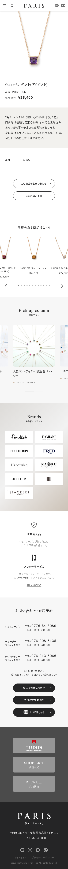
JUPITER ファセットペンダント (47, 371)
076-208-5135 (44, 640)
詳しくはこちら (34, 585)
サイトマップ (20, 857)
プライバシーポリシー (43, 857)
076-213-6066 (44, 655)
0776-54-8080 (44, 625)
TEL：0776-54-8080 (34, 838)
